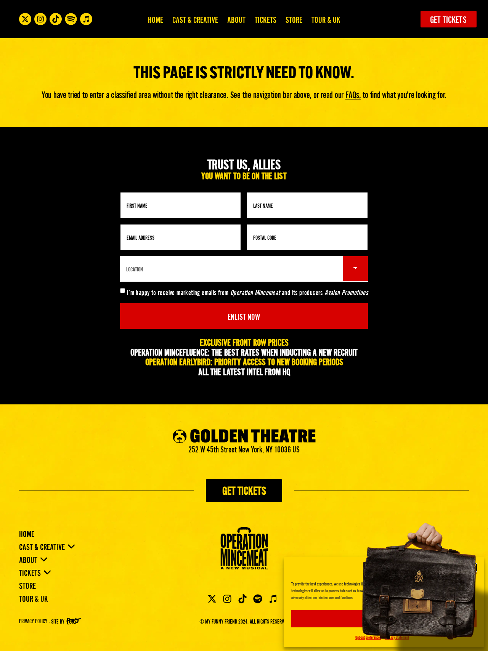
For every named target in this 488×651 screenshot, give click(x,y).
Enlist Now (244, 315)
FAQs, (353, 94)
